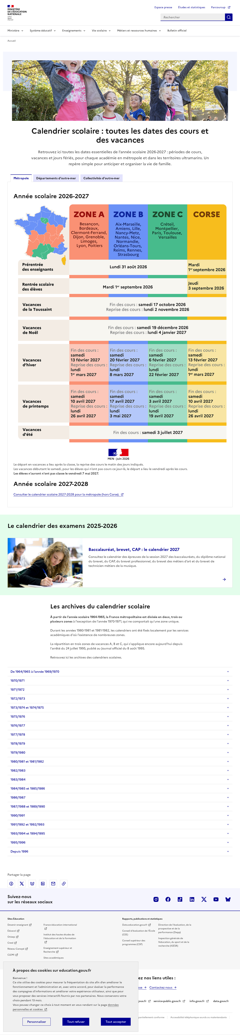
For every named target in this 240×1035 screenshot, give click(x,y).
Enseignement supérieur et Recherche (58, 950)
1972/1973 (17, 698)
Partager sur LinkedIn (42, 883)
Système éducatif (41, 31)
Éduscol (12, 931)
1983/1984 (18, 779)
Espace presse (163, 7)
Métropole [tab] (21, 178)
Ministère (13, 31)
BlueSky (228, 899)
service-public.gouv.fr (167, 1001)
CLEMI (11, 955)
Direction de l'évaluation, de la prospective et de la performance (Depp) (174, 928)
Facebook (168, 899)
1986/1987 (18, 797)
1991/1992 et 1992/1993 (27, 824)
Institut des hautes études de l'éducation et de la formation (60, 936)
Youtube (216, 899)
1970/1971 (17, 680)
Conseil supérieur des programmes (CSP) (133, 942)
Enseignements (71, 31)
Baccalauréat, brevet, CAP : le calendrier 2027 (133, 549)
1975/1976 (17, 716)
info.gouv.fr (197, 1001)
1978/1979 (17, 743)
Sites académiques (54, 958)
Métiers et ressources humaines (137, 31)
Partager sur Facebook (11, 883)
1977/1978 (17, 734)
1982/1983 (18, 770)
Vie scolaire (99, 31)
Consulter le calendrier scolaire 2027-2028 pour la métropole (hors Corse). (66, 494)
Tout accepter (116, 1021)
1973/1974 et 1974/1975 (27, 707)
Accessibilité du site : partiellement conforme (140, 1017)
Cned (10, 943)
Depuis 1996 (19, 851)
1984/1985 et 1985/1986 (27, 788)
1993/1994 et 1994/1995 (27, 833)
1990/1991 (17, 815)
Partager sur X (22, 883)
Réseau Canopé (16, 949)
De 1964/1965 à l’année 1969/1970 (34, 671)
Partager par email (53, 883)
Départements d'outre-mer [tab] (56, 178)
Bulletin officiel (177, 31)
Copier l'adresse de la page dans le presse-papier (64, 883)
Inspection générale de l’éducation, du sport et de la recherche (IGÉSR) (173, 942)
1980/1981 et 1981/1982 (27, 761)
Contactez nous (160, 987)
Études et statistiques (191, 7)
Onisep (11, 937)
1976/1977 (17, 725)
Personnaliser (36, 1021)
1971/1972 (17, 689)
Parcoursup (218, 7)
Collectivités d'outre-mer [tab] (101, 178)
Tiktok (180, 899)
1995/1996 (18, 842)
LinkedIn (192, 899)
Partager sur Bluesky (32, 883)
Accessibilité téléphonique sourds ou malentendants (198, 1017)
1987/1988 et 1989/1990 (27, 806)
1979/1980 (17, 752)
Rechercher (228, 17)
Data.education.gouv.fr (134, 925)
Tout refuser (76, 1021)
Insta (156, 899)
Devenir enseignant (18, 925)
